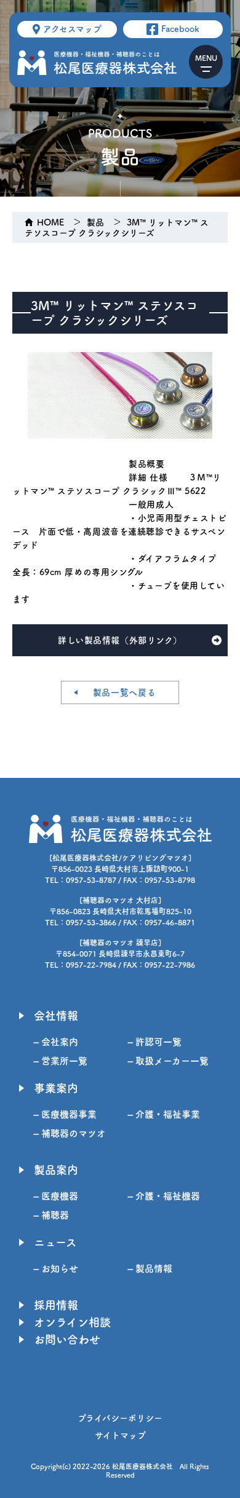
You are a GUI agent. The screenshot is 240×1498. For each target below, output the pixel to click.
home (50, 222)
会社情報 (56, 1015)
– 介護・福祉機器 (164, 1196)
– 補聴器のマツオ (70, 1133)
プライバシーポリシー (120, 1418)
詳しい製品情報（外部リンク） (120, 640)
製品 (95, 222)
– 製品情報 (150, 1268)
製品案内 (56, 1169)
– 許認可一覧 (155, 1041)
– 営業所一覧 (60, 1060)
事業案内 (56, 1088)
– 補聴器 (51, 1215)
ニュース (55, 1242)
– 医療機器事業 (65, 1114)
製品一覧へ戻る (124, 692)
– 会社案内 (56, 1041)
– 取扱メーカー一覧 (168, 1060)
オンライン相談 (72, 1322)
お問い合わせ (67, 1339)
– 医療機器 (56, 1196)
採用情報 (56, 1305)
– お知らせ (56, 1268)
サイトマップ (120, 1435)
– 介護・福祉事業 (164, 1114)
